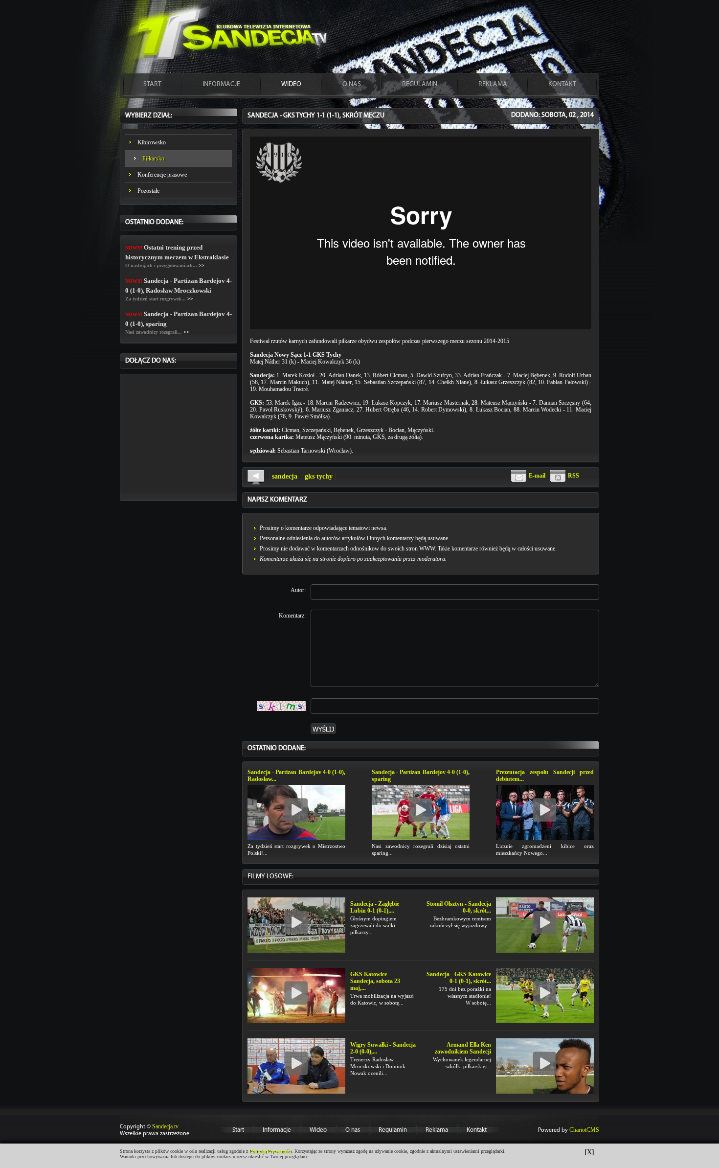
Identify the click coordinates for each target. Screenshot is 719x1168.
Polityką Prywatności (270, 1151)
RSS (573, 475)
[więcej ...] (296, 811)
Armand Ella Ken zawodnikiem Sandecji (463, 1048)
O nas (352, 1130)
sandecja (284, 476)
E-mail (537, 475)
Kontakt (477, 1130)
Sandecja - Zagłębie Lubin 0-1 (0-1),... (374, 907)
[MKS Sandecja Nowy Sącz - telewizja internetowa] (227, 36)
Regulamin (393, 1130)
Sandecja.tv (165, 1126)
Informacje (277, 1130)
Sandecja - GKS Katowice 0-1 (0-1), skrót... (459, 978)
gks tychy (319, 476)
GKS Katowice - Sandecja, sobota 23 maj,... (375, 981)
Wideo (318, 1130)
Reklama (437, 1130)
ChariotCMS (584, 1129)
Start (238, 1130)
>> (201, 265)
